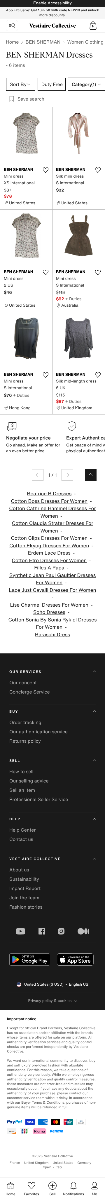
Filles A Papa (49, 567)
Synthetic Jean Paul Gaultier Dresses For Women (52, 579)
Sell (14, 760)
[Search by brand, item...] (12, 25)
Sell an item (22, 790)
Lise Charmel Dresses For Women (49, 605)
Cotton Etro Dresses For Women (49, 560)
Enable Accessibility (52, 3)
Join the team (24, 897)
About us (19, 869)
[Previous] (37, 475)
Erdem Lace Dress (49, 553)
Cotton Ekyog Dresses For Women (49, 545)
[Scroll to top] (91, 475)
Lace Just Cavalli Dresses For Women (52, 590)
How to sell (21, 771)
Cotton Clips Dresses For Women (49, 538)
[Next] (67, 475)
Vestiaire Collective (35, 859)
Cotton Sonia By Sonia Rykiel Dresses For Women (52, 623)
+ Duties (73, 299)
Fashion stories (26, 906)
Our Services (25, 671)
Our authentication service (38, 731)
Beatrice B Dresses (49, 493)
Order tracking (25, 722)
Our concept (23, 682)
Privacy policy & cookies (50, 1000)
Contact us (21, 839)
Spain (47, 1167)
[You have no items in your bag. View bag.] (93, 26)
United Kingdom (36, 1163)
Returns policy (25, 740)
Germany (84, 1163)
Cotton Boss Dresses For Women (49, 501)
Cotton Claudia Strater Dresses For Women (52, 527)
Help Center (22, 829)
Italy (59, 1167)
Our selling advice (29, 780)
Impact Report (25, 888)
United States (63, 1163)
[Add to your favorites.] (45, 170)
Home (12, 41)
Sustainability (24, 878)
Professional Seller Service (38, 799)
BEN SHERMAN (42, 41)
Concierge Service (29, 691)
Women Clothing (85, 41)
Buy (13, 711)
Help (14, 819)
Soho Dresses (49, 612)
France (15, 1163)
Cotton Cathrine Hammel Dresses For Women (52, 512)
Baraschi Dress (52, 634)
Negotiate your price (28, 437)
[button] (93, 26)
